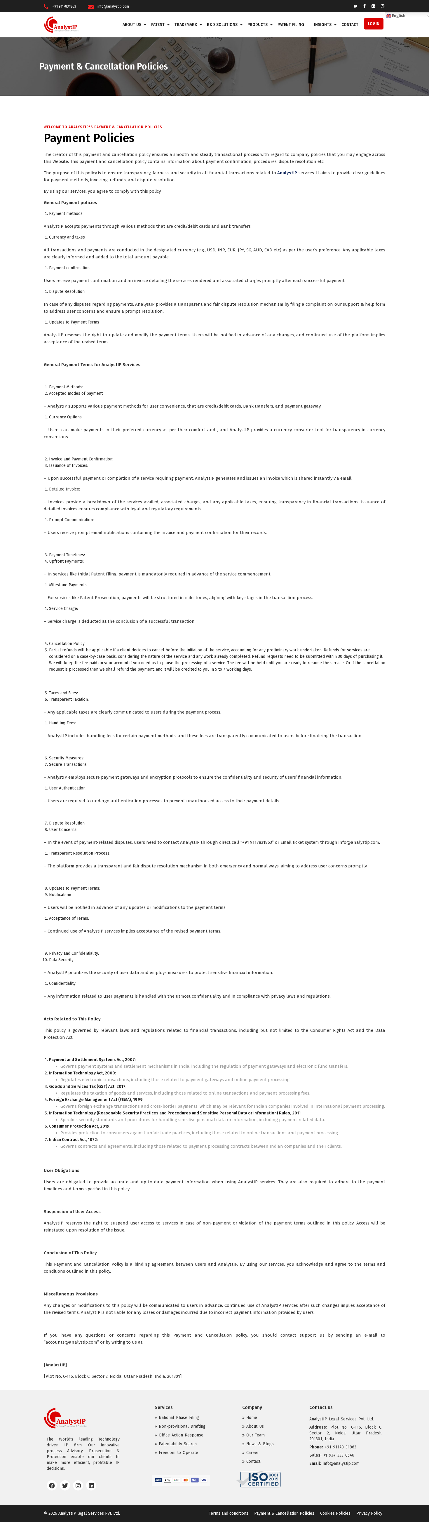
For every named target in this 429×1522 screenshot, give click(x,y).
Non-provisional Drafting (182, 1426)
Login (373, 23)
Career (252, 1452)
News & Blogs (260, 1443)
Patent (158, 24)
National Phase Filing (179, 1417)
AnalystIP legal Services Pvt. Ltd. (89, 1513)
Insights (323, 24)
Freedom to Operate (178, 1452)
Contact (349, 24)
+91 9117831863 (64, 6)
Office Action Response (181, 1435)
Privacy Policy (369, 1513)
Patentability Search (178, 1443)
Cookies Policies (335, 1513)
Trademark (186, 24)
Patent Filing (291, 24)
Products (257, 24)
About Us (132, 24)
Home (251, 1417)
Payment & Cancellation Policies (284, 1513)
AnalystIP (287, 172)
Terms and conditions (228, 1513)
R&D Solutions (222, 24)
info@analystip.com (113, 6)
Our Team (255, 1435)
